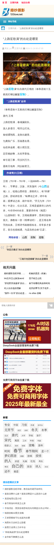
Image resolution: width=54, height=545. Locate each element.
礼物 (25, 461)
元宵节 (9, 429)
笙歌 (11, 89)
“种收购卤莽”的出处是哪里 (17, 531)
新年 (40, 445)
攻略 (32, 445)
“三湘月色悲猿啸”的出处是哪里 (33, 258)
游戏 (29, 455)
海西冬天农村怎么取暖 (15, 522)
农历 (19, 430)
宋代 (7, 440)
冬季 (44, 430)
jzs (10, 48)
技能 (23, 445)
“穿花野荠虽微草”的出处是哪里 (16, 283)
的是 (17, 461)
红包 (33, 461)
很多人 (7, 445)
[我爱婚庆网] (27, 11)
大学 (23, 435)
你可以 (40, 425)
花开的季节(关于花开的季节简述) (41, 288)
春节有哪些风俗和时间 (39, 283)
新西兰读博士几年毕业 (15, 527)
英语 (29, 466)
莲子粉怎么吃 (35, 278)
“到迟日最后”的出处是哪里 (18, 249)
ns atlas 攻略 (35, 293)
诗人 (38, 466)
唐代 (15, 435)
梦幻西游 (10, 455)
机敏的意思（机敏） (38, 273)
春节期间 (32, 451)
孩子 (39, 435)
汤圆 (22, 456)
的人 (7, 460)
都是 (16, 471)
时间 (7, 451)
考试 (6, 466)
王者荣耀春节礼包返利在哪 (17, 517)
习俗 (24, 425)
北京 (6, 435)
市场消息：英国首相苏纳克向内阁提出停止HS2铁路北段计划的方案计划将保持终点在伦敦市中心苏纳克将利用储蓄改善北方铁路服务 (28, 507)
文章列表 (14, 2)
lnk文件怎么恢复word (14, 278)
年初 (32, 440)
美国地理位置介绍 (13, 498)
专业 (7, 425)
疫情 (38, 455)
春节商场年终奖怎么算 (15, 503)
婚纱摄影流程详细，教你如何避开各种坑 (16, 273)
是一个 (45, 451)
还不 (7, 471)
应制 (22, 94)
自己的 (17, 465)
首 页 (4, 2)
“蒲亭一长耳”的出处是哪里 (16, 293)
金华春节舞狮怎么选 (14, 536)
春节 (18, 450)
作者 (32, 425)
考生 (41, 461)
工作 (24, 440)
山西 (44, 186)
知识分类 (25, 2)
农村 (26, 430)
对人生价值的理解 (12, 288)
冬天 (34, 429)
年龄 (39, 440)
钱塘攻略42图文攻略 (14, 512)
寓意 (17, 440)
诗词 (46, 466)
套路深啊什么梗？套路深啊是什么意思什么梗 (26, 493)
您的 (16, 445)
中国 (16, 424)
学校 (31, 435)
